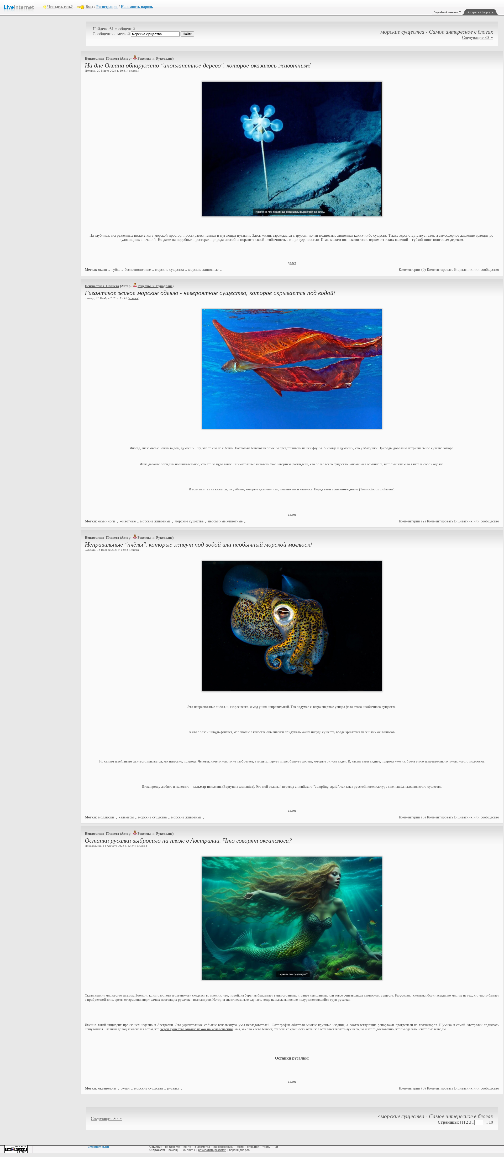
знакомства (202, 1146)
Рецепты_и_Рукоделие (155, 58)
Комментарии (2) (412, 521)
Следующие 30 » (477, 37)
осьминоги (106, 521)
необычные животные (225, 521)
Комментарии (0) (412, 270)
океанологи (107, 1088)
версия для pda (239, 1149)
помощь (174, 1149)
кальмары (126, 817)
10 (491, 1122)
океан (102, 270)
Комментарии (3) (412, 817)
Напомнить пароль (137, 7)
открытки (253, 1146)
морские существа (169, 270)
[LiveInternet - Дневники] (23, 6)
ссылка (133, 70)
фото (240, 1146)
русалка (173, 1088)
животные (128, 521)
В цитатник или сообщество (476, 270)
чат (276, 1146)
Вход (89, 7)
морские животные (203, 270)
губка (116, 270)
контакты (189, 1149)
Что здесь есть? (60, 7)
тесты (266, 1146)
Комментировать (440, 270)
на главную (172, 1146)
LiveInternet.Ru (98, 1146)
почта (187, 1146)
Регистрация (107, 7)
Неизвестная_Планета (102, 58)
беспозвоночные (138, 270)
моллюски (106, 817)
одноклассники (223, 1146)
